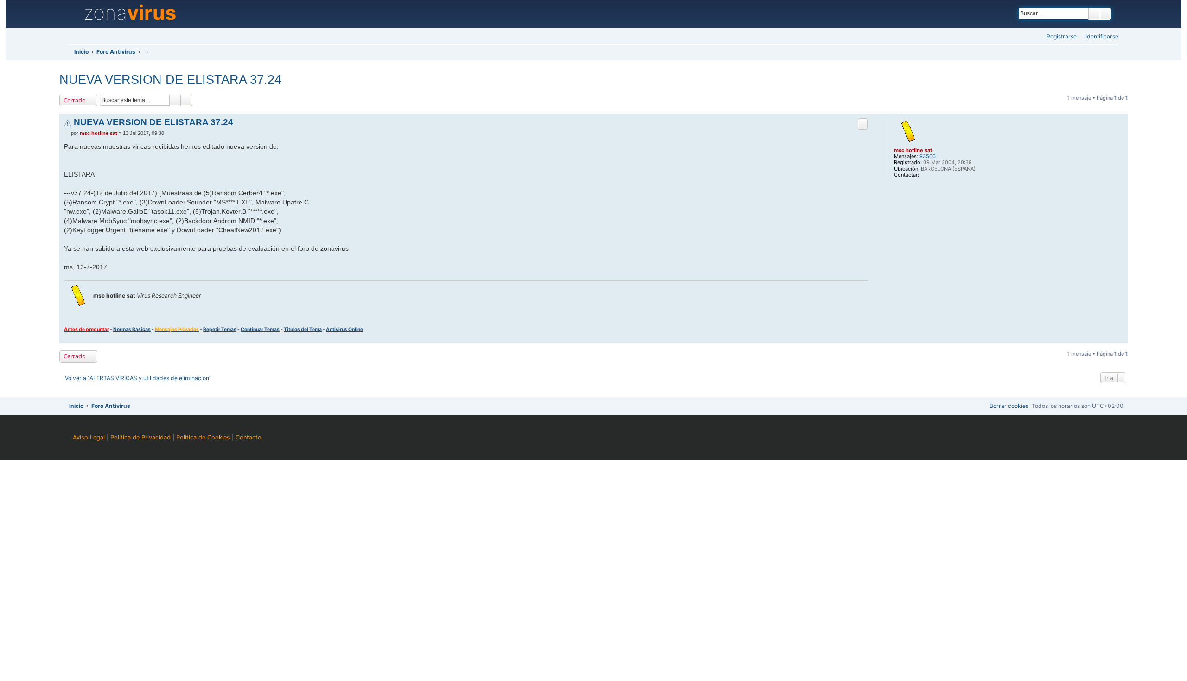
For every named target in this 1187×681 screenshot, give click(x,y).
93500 (927, 156)
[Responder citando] (863, 124)
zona (129, 13)
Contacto (249, 437)
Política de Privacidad (140, 437)
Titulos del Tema (303, 329)
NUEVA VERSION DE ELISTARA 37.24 (170, 79)
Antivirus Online (344, 329)
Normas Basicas (132, 329)
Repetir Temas (219, 329)
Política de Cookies (203, 437)
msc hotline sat (913, 150)
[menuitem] (1099, 37)
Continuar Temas (260, 329)
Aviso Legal (89, 437)
